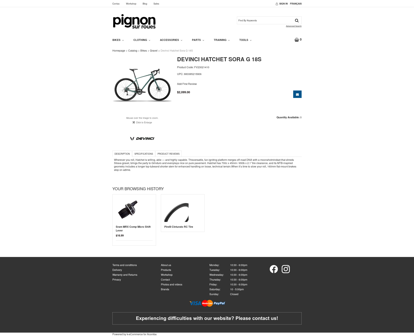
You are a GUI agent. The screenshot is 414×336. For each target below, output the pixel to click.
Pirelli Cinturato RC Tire (178, 227)
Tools (243, 40)
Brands (165, 289)
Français (296, 3)
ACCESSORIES (169, 40)
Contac (116, 3)
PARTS (196, 40)
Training (220, 40)
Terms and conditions (124, 265)
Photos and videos (171, 284)
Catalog (132, 50)
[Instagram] (285, 269)
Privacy (116, 279)
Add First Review (187, 84)
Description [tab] (122, 153)
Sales (156, 3)
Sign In (283, 3)
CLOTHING (140, 40)
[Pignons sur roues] (134, 21)
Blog (145, 3)
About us (166, 265)
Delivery (117, 270)
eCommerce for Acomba (143, 334)
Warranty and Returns (124, 275)
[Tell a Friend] (297, 94)
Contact (165, 279)
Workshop (131, 3)
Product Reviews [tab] (169, 153)
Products (166, 270)
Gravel (154, 50)
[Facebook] (273, 269)
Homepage (118, 50)
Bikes (116, 40)
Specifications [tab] (143, 153)
